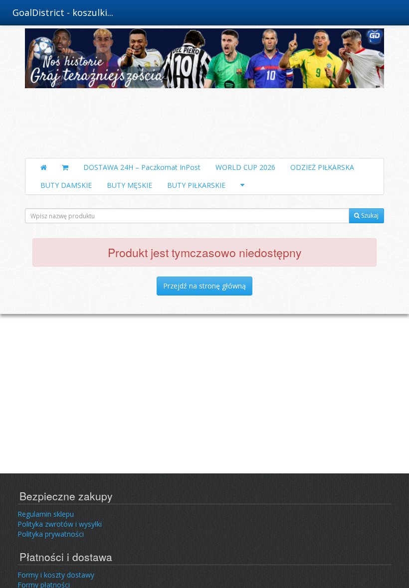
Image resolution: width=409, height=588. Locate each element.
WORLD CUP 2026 (245, 167)
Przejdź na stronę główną (204, 286)
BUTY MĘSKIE (129, 185)
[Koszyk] (65, 167)
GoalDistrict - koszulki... (62, 12)
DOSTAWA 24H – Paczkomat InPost (142, 167)
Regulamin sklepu (45, 514)
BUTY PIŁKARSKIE (196, 185)
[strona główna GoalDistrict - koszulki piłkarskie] (204, 90)
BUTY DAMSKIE (66, 185)
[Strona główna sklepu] (43, 167)
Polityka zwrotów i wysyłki (59, 524)
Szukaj (369, 215)
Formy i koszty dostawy (55, 575)
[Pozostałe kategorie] (242, 185)
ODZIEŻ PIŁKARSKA (322, 167)
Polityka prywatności (50, 534)
